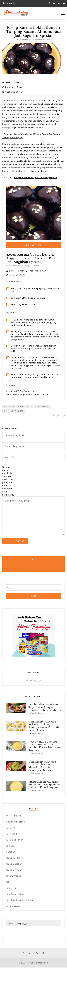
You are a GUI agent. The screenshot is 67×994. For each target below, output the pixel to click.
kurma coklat (42, 406)
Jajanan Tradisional (15, 821)
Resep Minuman (14, 869)
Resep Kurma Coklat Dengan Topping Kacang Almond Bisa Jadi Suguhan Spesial (31, 258)
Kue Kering (11, 833)
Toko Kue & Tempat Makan (19, 899)
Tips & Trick (11, 887)
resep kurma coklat (13, 411)
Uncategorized (13, 905)
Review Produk (13, 875)
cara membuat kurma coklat (17, 406)
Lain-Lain (10, 845)
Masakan (10, 851)
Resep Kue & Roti (14, 857)
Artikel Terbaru (13, 815)
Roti (8, 881)
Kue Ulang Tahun (14, 839)
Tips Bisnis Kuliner (15, 893)
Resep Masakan (14, 863)
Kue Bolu (10, 827)
